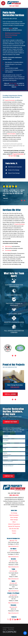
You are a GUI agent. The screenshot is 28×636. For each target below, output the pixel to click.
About (14, 522)
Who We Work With (14, 528)
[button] (25, 633)
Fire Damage (14, 513)
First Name (5, 436)
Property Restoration (9, 100)
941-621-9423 (14, 6)
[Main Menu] (3, 3)
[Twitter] (8, 619)
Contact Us (9, 476)
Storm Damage (14, 517)
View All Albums (10, 394)
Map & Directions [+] (13, 546)
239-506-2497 (13, 583)
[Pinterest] (20, 619)
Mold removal (8, 246)
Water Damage (14, 519)
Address (5, 453)
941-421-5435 (13, 561)
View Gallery (14, 387)
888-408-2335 (14, 495)
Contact (14, 533)
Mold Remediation (14, 515)
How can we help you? (8, 465)
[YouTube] (17, 619)
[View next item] (24, 201)
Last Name (5, 440)
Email (4, 448)
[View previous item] (22, 201)
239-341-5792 (13, 550)
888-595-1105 (13, 540)
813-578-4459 (13, 571)
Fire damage (8, 250)
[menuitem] (14, 166)
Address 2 (5, 457)
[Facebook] (13, 619)
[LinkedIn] (15, 619)
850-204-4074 (13, 607)
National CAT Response (14, 526)
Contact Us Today (11, 421)
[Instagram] (10, 619)
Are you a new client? (8, 461)
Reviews (14, 531)
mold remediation (11, 133)
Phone (4, 444)
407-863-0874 (13, 595)
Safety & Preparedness (14, 524)
